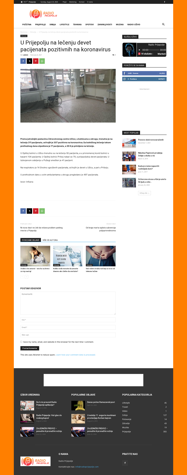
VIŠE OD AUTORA (50, 240)
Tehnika (77, 24)
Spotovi (89, 24)
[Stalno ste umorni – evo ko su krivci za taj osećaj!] (35, 256)
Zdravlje (33, 32)
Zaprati (161, 79)
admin (25, 55)
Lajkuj (162, 73)
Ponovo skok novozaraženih (151, 140)
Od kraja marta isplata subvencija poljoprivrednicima (101, 229)
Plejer (65, 2)
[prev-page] (22, 277)
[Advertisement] (117, 14)
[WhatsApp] (42, 61)
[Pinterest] (35, 61)
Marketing (72, 2)
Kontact (81, 2)
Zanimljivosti (105, 24)
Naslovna (24, 32)
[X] (29, 61)
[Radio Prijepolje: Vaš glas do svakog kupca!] (27, 419)
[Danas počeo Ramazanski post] (78, 405)
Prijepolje (40, 24)
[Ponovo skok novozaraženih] (129, 143)
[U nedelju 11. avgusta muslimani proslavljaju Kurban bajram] (78, 419)
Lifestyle (64, 24)
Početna (26, 24)
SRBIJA (53, 24)
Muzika (120, 24)
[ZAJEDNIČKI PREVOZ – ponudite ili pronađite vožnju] (27, 432)
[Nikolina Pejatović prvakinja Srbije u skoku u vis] (129, 156)
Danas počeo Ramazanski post (101, 402)
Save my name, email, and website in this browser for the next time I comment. (58, 342)
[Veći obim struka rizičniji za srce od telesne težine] (101, 256)
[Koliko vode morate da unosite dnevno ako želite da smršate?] (68, 256)
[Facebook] (164, 2)
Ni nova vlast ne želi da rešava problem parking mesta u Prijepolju (41, 229)
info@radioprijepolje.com (87, 466)
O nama (90, 2)
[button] (163, 24)
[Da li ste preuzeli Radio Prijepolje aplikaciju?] (27, 405)
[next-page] (26, 277)
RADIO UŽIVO (133, 24)
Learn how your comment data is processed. (76, 355)
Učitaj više (143, 193)
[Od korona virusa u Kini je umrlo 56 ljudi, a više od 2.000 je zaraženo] (129, 182)
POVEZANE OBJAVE (30, 240)
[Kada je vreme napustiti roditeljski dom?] (129, 169)
